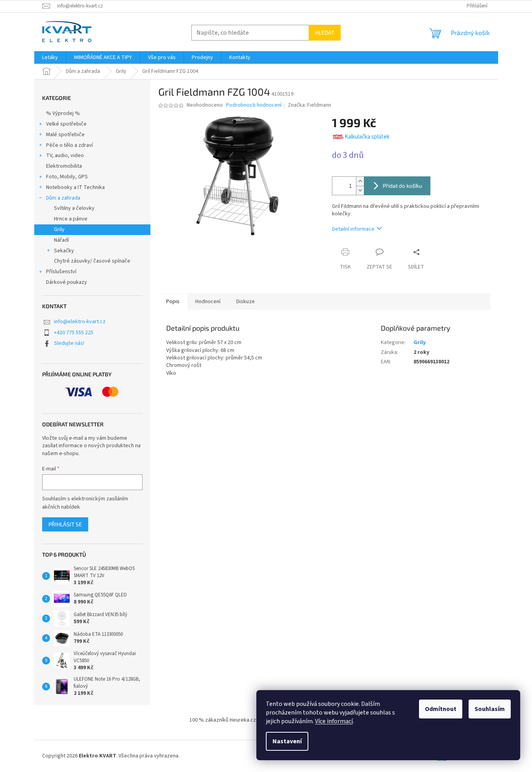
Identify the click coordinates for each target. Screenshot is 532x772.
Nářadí (61, 240)
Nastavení (287, 741)
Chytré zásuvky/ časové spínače (92, 261)
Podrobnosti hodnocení (254, 105)
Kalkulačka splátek (367, 137)
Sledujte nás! (69, 343)
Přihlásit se (65, 524)
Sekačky (64, 251)
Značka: (309, 105)
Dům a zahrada (63, 198)
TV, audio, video (65, 155)
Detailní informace (353, 229)
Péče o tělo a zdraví (69, 145)
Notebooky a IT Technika (75, 187)
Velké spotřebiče (66, 124)
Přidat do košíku (402, 185)
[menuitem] (50, 57)
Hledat (324, 32)
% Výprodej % (63, 113)
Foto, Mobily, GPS (67, 177)
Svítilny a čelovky (74, 208)
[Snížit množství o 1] (360, 190)
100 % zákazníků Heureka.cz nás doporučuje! (242, 720)
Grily (59, 229)
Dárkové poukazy (66, 282)
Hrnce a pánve (70, 219)
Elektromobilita (64, 166)
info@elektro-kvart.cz (80, 322)
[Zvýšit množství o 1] (360, 181)
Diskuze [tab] (245, 301)
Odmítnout (440, 709)
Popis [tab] (173, 301)
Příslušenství (61, 272)
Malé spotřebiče (65, 135)
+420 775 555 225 (73, 333)
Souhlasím (490, 709)
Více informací (334, 721)
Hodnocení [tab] (208, 301)
